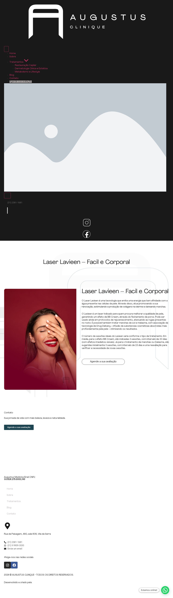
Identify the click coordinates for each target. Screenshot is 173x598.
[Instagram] (7, 565)
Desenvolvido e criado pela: (18, 582)
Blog (9, 508)
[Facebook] (14, 565)
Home (10, 489)
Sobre (10, 495)
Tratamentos (14, 501)
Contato (11, 514)
